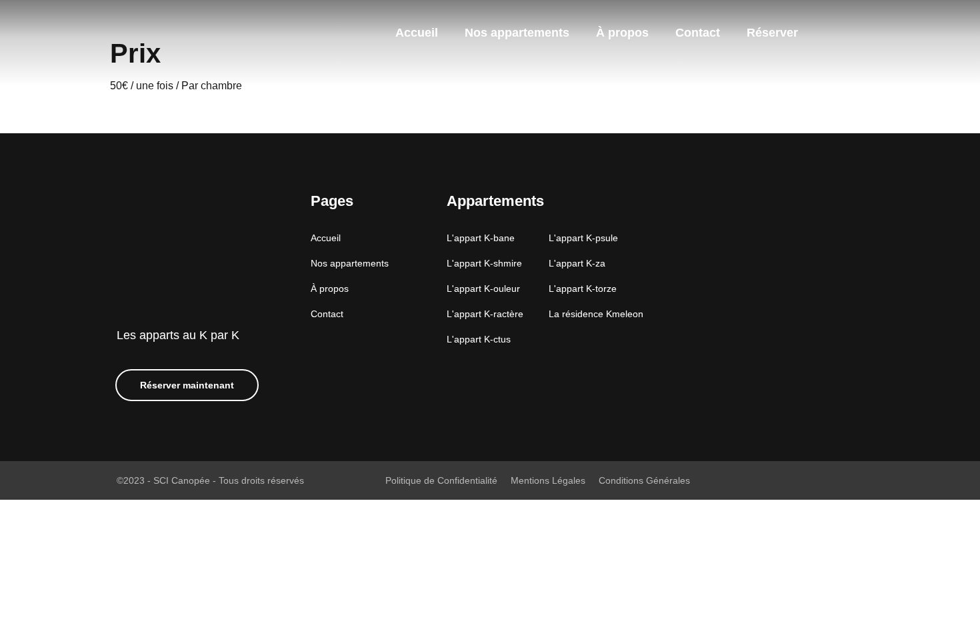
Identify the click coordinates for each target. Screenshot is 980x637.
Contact (697, 32)
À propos (622, 32)
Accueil (416, 32)
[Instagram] (851, 33)
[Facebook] (825, 33)
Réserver (772, 32)
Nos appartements (517, 32)
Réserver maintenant (187, 385)
